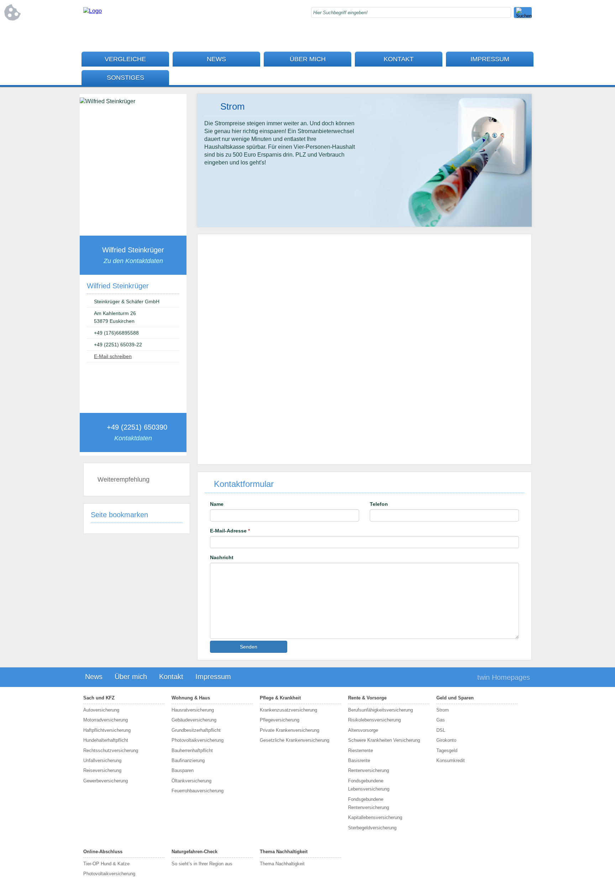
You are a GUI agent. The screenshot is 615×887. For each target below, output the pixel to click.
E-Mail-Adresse (230, 531)
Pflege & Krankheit (280, 697)
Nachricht (221, 557)
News (216, 59)
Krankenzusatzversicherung (288, 710)
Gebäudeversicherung (194, 720)
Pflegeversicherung (279, 720)
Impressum (490, 59)
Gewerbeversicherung (105, 780)
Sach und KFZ (99, 697)
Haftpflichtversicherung (107, 730)
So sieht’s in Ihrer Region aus (202, 863)
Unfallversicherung (102, 760)
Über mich (308, 59)
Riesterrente (360, 750)
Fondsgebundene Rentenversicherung (368, 803)
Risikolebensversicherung (374, 720)
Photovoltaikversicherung (198, 740)
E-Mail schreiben (113, 356)
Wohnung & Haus (191, 697)
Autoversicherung (101, 710)
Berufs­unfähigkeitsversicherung (380, 710)
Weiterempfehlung (123, 479)
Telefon (379, 504)
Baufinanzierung (188, 760)
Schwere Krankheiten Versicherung (384, 740)
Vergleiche (125, 59)
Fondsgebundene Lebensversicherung (368, 785)
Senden (248, 647)
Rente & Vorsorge (367, 697)
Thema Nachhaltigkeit (284, 851)
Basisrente (359, 760)
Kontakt (399, 59)
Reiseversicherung (102, 770)
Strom (442, 710)
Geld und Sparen (455, 697)
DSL (440, 730)
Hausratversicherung (193, 710)
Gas (440, 720)
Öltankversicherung (191, 780)
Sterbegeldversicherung (372, 827)
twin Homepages (503, 677)
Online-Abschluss (102, 851)
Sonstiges (125, 77)
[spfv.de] (92, 11)
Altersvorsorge (363, 730)
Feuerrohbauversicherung (198, 790)
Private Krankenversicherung (289, 730)
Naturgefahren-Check (194, 851)
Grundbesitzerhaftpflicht (196, 730)
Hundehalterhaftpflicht (105, 740)
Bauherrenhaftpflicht (192, 750)
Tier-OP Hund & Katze (106, 863)
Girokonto (446, 740)
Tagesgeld (446, 750)
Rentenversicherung (368, 770)
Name (217, 504)
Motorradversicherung (105, 720)
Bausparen (183, 770)
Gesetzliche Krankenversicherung (294, 740)
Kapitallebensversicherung (375, 817)
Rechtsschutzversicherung (110, 750)
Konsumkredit (450, 760)
